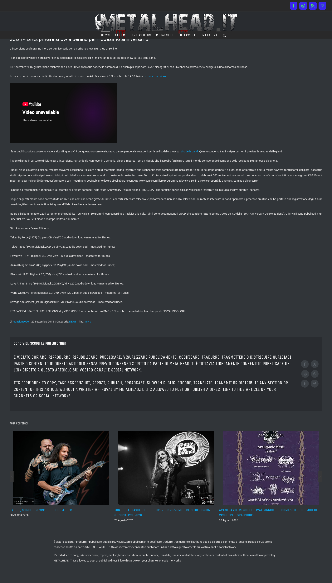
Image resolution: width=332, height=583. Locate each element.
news (88, 321)
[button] (224, 35)
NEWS (72, 321)
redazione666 (20, 321)
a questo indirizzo (155, 76)
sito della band (189, 151)
